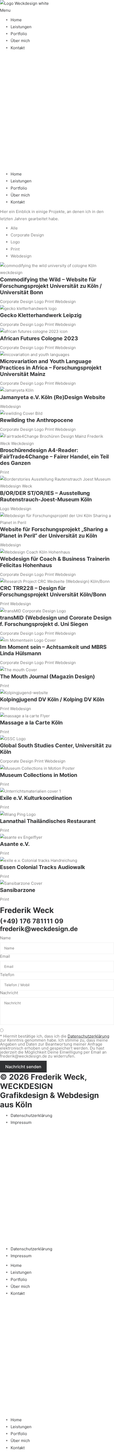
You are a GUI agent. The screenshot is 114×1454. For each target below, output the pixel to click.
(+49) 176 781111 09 (31, 921)
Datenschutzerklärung (31, 1115)
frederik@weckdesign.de (39, 929)
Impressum (21, 1122)
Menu (5, 10)
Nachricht (9, 993)
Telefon (7, 975)
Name (5, 938)
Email (5, 956)
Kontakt (18, 47)
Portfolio (19, 33)
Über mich (20, 40)
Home (16, 19)
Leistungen (21, 26)
